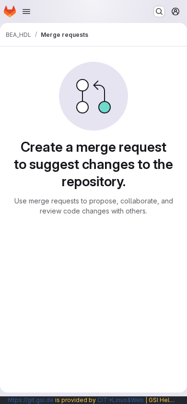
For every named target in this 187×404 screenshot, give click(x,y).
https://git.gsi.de (31, 400)
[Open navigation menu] (26, 11)
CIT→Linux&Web (120, 400)
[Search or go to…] (159, 11)
